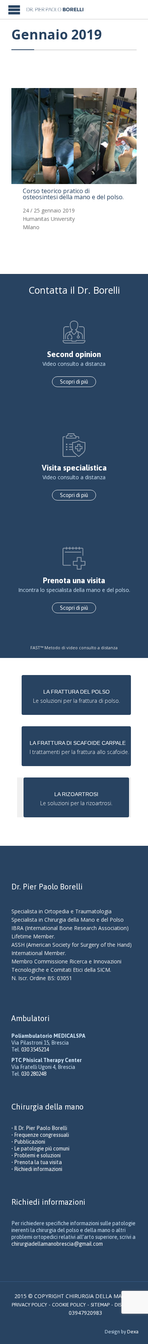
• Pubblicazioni (28, 1142)
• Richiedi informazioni (36, 1169)
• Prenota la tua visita (36, 1162)
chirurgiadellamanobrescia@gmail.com (57, 1244)
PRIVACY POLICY (29, 1305)
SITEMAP (100, 1305)
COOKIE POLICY (69, 1305)
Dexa (133, 1332)
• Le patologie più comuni (40, 1149)
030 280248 (33, 1074)
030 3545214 (35, 1050)
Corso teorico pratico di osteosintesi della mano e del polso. (73, 194)
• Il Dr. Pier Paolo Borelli (39, 1128)
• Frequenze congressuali (40, 1135)
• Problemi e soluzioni (36, 1155)
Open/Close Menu (14, 9)
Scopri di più (74, 382)
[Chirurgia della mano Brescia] (58, 9)
